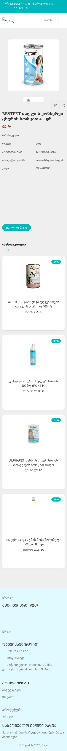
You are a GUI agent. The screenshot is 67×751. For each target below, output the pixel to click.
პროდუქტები (12, 710)
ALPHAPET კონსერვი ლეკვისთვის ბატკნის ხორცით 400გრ (33, 304)
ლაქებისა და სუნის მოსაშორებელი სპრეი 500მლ (33, 542)
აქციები (8, 716)
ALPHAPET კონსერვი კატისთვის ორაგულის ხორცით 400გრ (33, 462)
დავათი (8, 697)
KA (15, 8)
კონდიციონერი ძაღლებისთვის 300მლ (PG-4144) (33, 383)
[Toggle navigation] (63, 20)
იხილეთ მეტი (16, 227)
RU (26, 8)
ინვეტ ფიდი (11, 690)
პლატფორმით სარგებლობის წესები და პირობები (33, 734)
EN (21, 8)
